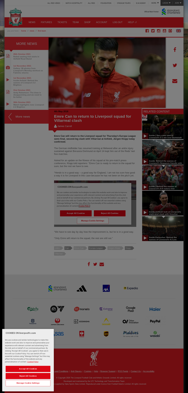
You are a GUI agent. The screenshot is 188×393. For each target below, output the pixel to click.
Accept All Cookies (28, 369)
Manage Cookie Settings (28, 383)
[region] (28, 360)
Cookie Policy (32, 362)
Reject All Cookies (28, 376)
